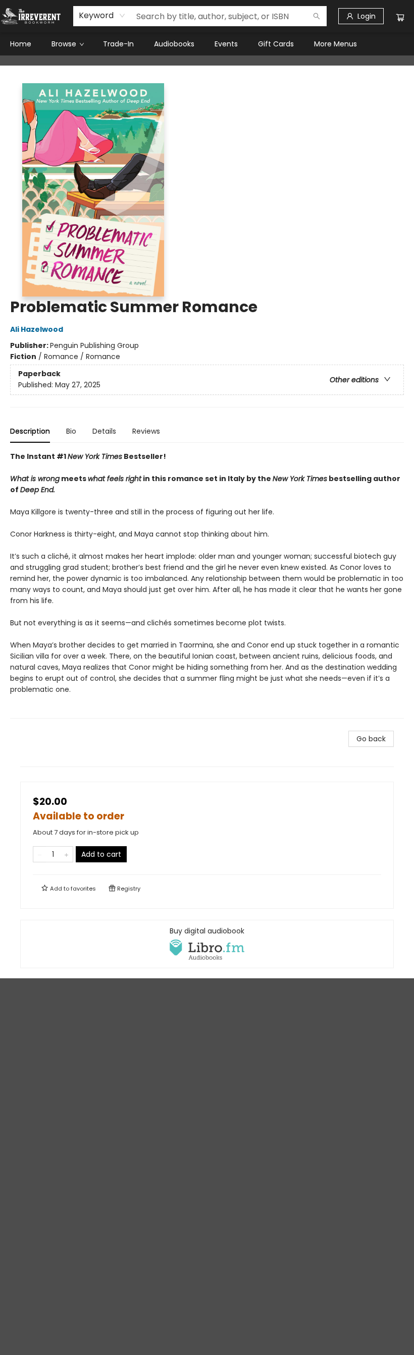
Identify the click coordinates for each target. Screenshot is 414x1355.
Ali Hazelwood (36, 329)
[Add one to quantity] (66, 854)
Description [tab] (30, 431)
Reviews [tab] (146, 431)
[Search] (316, 16)
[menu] (207, 43)
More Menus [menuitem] (335, 44)
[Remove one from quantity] (39, 854)
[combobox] (102, 15)
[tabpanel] (207, 585)
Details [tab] (104, 431)
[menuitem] (20, 43)
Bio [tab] (71, 431)
